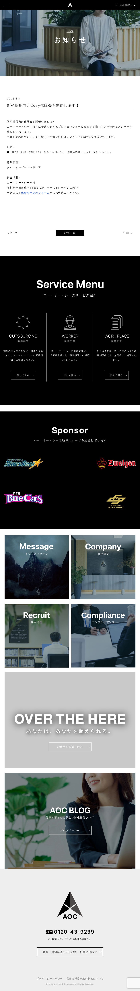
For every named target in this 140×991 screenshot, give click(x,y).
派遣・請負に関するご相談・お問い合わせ (70, 951)
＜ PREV (12, 233)
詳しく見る (23, 375)
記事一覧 (70, 233)
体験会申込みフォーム (35, 192)
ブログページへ (70, 830)
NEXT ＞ (128, 233)
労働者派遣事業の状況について (85, 978)
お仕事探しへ (127, 5)
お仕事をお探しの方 (70, 746)
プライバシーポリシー (49, 978)
